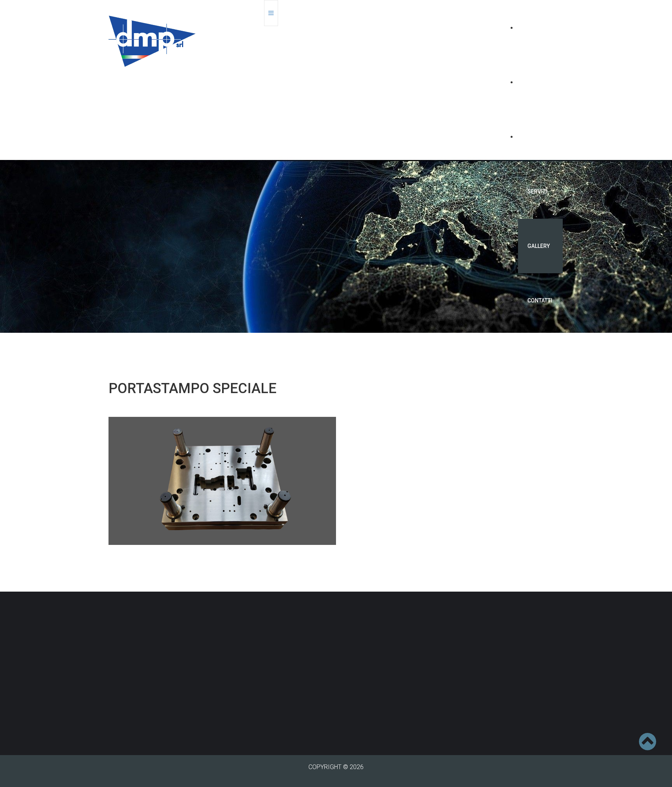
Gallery (538, 246)
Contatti (539, 300)
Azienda (538, 82)
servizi (537, 191)
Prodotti (540, 137)
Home (535, 28)
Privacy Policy (244, 717)
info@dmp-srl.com (268, 699)
